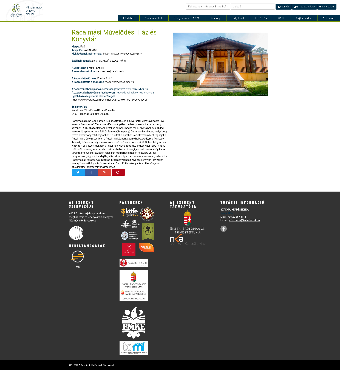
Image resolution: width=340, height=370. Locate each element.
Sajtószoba (304, 18)
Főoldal (128, 18)
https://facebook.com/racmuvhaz (135, 92)
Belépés (285, 7)
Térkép (216, 18)
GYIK (281, 18)
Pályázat (238, 18)
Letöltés (261, 18)
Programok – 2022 (187, 18)
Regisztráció (306, 7)
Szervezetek (154, 18)
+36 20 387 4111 (237, 216)
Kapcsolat (328, 7)
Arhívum (329, 18)
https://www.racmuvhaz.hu (132, 89)
